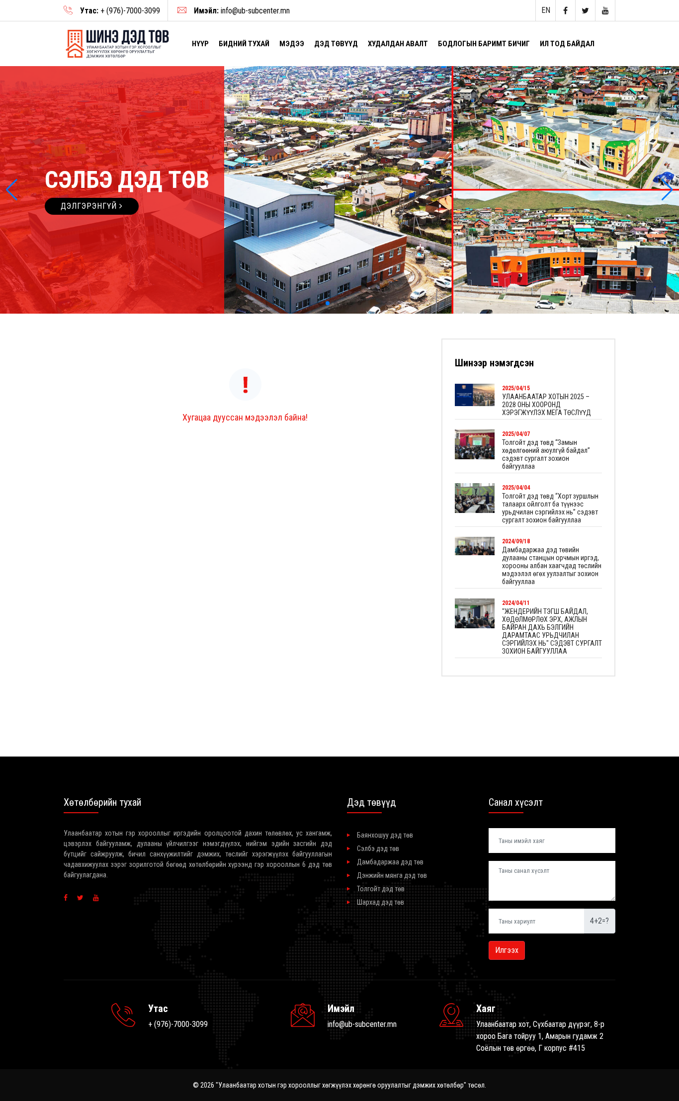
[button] (11, 190)
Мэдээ (291, 43)
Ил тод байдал (567, 43)
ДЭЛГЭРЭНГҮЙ (90, 206)
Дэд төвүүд (336, 43)
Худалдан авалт (398, 43)
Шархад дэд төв (380, 902)
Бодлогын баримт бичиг (484, 43)
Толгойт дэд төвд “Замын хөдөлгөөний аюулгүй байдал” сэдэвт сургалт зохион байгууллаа (546, 454)
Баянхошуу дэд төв (385, 835)
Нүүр (200, 43)
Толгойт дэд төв (381, 889)
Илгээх (506, 950)
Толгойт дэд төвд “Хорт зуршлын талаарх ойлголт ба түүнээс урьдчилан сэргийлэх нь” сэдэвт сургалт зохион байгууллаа (550, 508)
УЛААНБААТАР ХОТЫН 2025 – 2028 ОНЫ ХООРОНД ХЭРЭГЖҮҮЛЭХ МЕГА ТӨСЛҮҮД (546, 405)
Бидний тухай (244, 43)
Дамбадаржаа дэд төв (390, 862)
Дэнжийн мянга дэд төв (392, 875)
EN (545, 10)
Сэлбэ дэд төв (378, 848)
